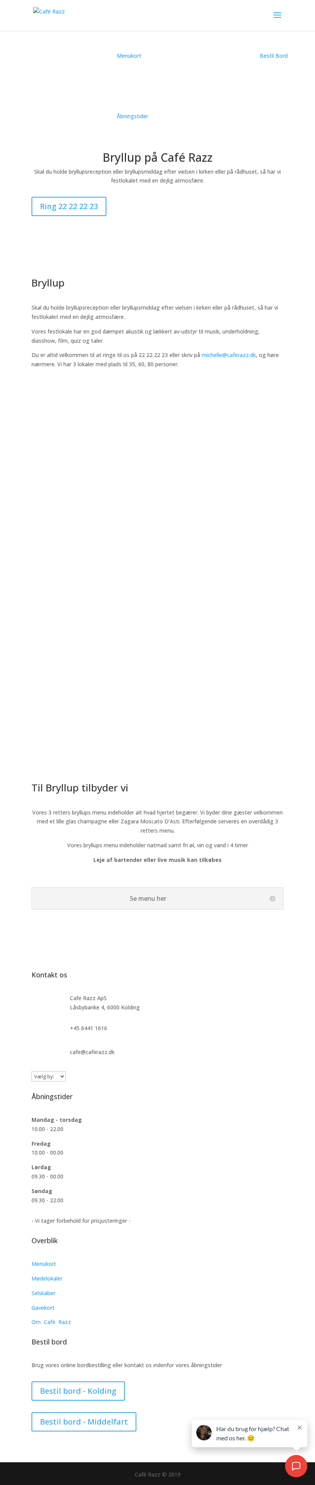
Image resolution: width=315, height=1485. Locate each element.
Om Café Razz (51, 1322)
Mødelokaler (47, 1278)
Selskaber (43, 1293)
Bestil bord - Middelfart (84, 1421)
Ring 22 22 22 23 (69, 206)
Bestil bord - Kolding (78, 1391)
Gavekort (43, 1307)
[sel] (158, 757)
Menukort (44, 1263)
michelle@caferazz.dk (229, 355)
